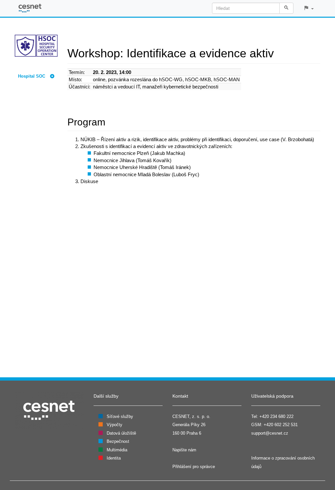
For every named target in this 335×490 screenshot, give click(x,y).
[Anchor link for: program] (110, 121)
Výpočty (114, 424)
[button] (308, 8)
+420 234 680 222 (276, 416)
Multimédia (117, 449)
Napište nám (184, 449)
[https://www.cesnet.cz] (49, 409)
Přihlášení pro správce (193, 466)
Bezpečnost (118, 441)
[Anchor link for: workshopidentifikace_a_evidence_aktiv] (280, 52)
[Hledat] (286, 8)
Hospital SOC (31, 76)
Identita (114, 458)
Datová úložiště (121, 433)
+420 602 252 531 (281, 424)
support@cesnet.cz (269, 433)
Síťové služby (120, 416)
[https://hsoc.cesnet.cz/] (36, 45)
